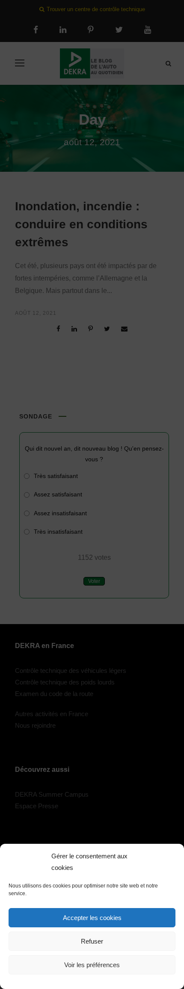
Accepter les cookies (92, 917)
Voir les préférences (92, 964)
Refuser (92, 941)
